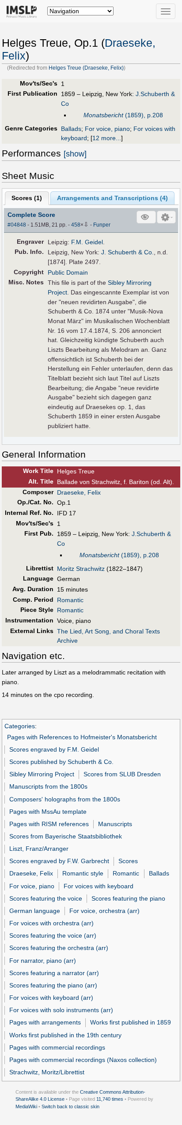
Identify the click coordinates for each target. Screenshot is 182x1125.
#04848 (17, 225)
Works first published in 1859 (130, 1022)
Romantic (70, 599)
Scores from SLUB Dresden (122, 774)
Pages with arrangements (45, 1022)
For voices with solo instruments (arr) (61, 1009)
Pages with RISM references (49, 823)
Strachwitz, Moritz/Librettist (46, 1072)
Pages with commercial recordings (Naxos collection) (83, 1059)
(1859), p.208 (123, 115)
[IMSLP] (23, 11)
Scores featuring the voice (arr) (52, 935)
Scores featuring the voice (45, 898)
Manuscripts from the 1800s (48, 786)
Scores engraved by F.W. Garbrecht (59, 860)
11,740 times (109, 1099)
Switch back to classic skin (70, 1106)
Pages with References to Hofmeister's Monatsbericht (82, 737)
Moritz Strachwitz (81, 568)
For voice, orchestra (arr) (104, 910)
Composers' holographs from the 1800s (64, 799)
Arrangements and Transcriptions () (112, 197)
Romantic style (82, 873)
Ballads (71, 128)
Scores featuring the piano (128, 898)
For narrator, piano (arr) (42, 960)
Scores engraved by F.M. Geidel (54, 749)
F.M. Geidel (87, 242)
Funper (101, 225)
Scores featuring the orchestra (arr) (58, 947)
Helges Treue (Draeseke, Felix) (86, 68)
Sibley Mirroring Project (41, 774)
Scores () (26, 197)
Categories (19, 726)
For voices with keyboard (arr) (51, 997)
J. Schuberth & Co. (127, 252)
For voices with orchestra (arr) (51, 923)
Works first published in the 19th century (65, 1035)
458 (75, 225)
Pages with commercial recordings (57, 1047)
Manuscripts (115, 823)
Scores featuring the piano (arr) (53, 985)
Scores (128, 860)
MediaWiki (26, 1106)
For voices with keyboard (98, 886)
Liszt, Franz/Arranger (38, 848)
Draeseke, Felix (79, 492)
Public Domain (68, 272)
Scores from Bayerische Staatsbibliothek (65, 836)
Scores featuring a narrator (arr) (54, 972)
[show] (75, 153)
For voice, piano (107, 128)
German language (34, 910)
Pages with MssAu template (48, 811)
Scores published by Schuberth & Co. (61, 761)
